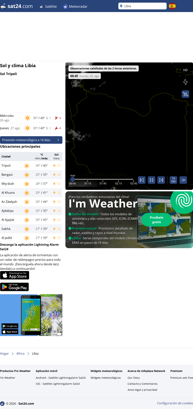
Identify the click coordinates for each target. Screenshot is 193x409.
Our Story (134, 377)
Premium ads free (181, 377)
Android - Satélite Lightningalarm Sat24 (61, 377)
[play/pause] (151, 180)
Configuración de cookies (175, 403)
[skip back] (142, 180)
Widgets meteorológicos (106, 377)
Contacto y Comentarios (143, 383)
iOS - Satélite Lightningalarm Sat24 (58, 383)
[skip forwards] (161, 180)
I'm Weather (7, 377)
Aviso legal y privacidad (142, 390)
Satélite (50, 6)
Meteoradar (77, 6)
